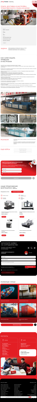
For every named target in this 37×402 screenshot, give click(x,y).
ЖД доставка (16, 389)
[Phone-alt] (31, 248)
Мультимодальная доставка (18, 391)
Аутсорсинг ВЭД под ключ (4, 385)
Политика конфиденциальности (31, 394)
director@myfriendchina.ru (5, 349)
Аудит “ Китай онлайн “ (4, 389)
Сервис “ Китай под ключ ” (4, 384)
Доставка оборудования (17, 384)
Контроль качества (3, 390)
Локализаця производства (4, 391)
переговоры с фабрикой (6, 40)
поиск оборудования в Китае (7, 37)
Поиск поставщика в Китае (4, 386)
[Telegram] (28, 248)
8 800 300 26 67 (25, 352)
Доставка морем (16, 390)
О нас (35, 384)
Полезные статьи (33, 392)
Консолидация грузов (17, 392)
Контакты (35, 386)
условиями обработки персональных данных (12, 173)
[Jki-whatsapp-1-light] (34, 248)
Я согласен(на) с (10, 173)
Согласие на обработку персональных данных (33, 395)
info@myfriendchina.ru (5, 346)
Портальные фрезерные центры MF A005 (25, 230)
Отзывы (35, 393)
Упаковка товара (3, 392)
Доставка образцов (17, 385)
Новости (35, 387)
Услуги (35, 385)
